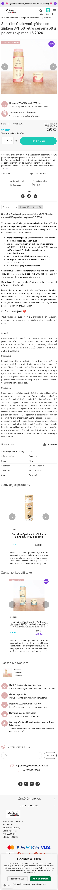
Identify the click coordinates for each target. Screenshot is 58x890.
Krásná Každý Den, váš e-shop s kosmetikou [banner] (10, 11)
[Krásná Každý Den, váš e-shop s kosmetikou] (2, 17)
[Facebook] (20, 784)
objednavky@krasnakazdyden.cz (32, 765)
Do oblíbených (18, 181)
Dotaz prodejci (41, 181)
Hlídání (38, 185)
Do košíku (38, 141)
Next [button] (53, 66)
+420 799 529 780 (31, 770)
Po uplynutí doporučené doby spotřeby (36, 17)
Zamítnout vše (17, 879)
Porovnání (17, 185)
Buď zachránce (12, 17)
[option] (29, 66)
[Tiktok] (37, 784)
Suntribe (42, 173)
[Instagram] (32, 784)
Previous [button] (4, 66)
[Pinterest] (26, 784)
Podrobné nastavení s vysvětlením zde (29, 884)
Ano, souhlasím (41, 879)
